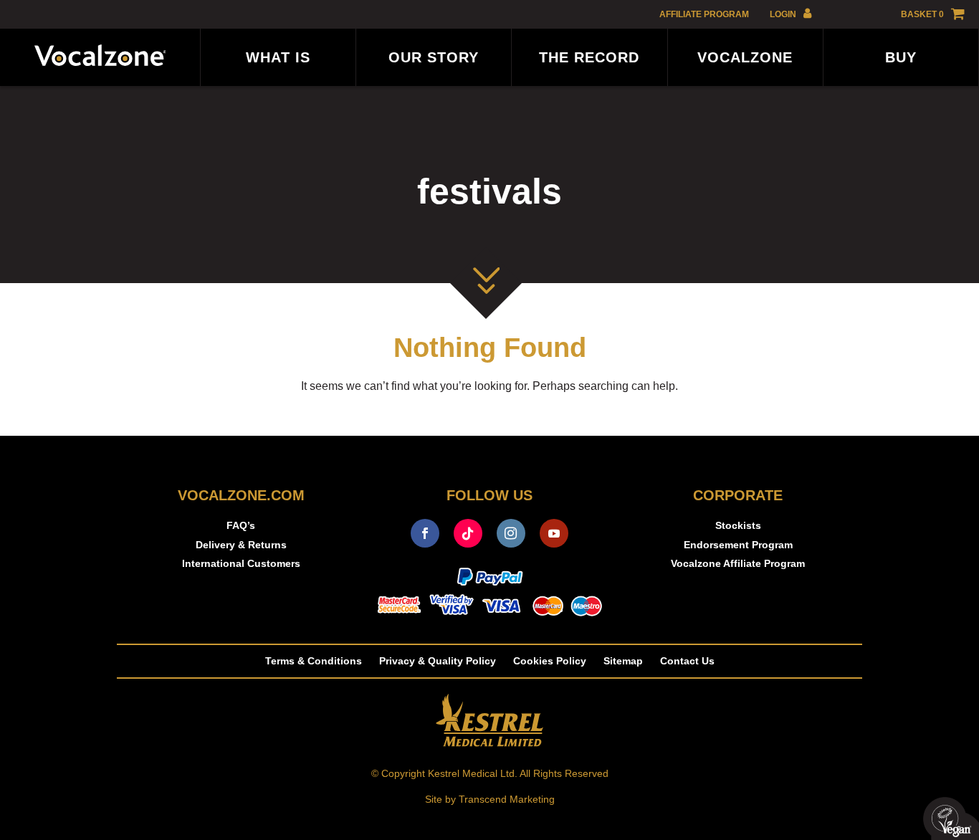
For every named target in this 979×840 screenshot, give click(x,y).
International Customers (241, 563)
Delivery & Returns (241, 544)
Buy (901, 57)
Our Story (433, 57)
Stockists (738, 525)
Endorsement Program (738, 544)
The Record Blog (589, 67)
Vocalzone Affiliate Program (745, 67)
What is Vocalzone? (278, 67)
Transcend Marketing (507, 799)
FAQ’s (240, 525)
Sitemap (623, 661)
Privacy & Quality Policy (437, 661)
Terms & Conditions (313, 661)
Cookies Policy (549, 661)
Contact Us (687, 661)
